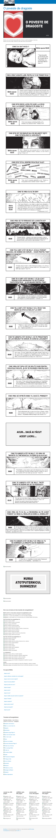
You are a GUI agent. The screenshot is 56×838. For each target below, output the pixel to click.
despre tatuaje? (7, 687)
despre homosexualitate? (9, 681)
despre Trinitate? (7, 698)
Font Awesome (6, 830)
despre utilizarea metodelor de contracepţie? (13, 676)
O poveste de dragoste (17, 8)
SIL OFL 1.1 (18, 830)
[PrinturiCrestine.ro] (9, 2)
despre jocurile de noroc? (9, 684)
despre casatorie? (8, 701)
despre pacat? (7, 709)
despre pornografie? (8, 707)
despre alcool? (7, 690)
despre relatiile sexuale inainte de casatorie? (13, 695)
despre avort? (7, 673)
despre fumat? (7, 693)
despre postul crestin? (9, 704)
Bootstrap (5, 829)
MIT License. (31, 829)
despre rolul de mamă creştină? (11, 679)
